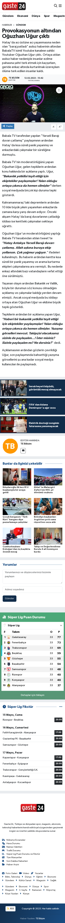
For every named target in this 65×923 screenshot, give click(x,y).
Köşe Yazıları (11, 893)
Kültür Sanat (25, 880)
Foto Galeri (11, 873)
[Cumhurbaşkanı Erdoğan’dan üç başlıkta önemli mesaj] (17, 536)
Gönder (9, 598)
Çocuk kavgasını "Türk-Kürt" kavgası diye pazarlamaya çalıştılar (15, 519)
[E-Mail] (23, 450)
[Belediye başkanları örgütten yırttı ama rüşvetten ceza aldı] (48, 506)
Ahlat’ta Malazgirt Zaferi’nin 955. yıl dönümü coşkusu (44, 490)
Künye (26, 893)
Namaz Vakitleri (14, 847)
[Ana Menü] (60, 6)
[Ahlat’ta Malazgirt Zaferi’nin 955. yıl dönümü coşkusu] (48, 476)
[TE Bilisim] (10, 446)
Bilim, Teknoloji (12, 877)
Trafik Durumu (13, 850)
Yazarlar (39, 873)
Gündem (7, 16)
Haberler (7, 25)
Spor (47, 16)
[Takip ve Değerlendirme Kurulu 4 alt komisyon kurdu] (48, 536)
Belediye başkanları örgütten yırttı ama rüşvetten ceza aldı (45, 519)
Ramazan (36, 890)
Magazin (59, 16)
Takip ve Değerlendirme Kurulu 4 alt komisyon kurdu (47, 549)
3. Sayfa (23, 890)
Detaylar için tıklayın (32, 695)
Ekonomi (22, 16)
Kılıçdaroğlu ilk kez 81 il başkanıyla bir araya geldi (15, 490)
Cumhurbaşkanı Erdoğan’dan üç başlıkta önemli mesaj (16, 549)
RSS (12, 908)
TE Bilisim (26, 443)
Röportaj (50, 890)
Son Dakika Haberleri (17, 861)
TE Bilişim (40, 918)
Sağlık (53, 880)
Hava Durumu (13, 843)
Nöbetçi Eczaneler (15, 840)
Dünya (36, 16)
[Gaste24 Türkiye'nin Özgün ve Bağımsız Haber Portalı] (14, 6)
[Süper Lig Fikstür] (60, 706)
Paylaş (9, 126)
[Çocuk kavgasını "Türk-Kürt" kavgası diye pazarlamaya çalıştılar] (17, 506)
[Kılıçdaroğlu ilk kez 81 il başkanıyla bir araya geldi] (17, 476)
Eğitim (39, 877)
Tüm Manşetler (14, 857)
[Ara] (55, 6)
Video (26, 873)
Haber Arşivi (12, 864)
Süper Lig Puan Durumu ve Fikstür (23, 854)
